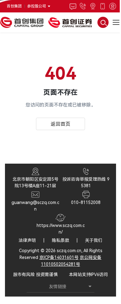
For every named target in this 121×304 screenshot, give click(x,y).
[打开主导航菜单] (116, 22)
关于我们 (93, 240)
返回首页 (60, 124)
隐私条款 (60, 240)
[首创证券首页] (70, 22)
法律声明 (27, 240)
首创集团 (14, 6)
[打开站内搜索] (103, 22)
